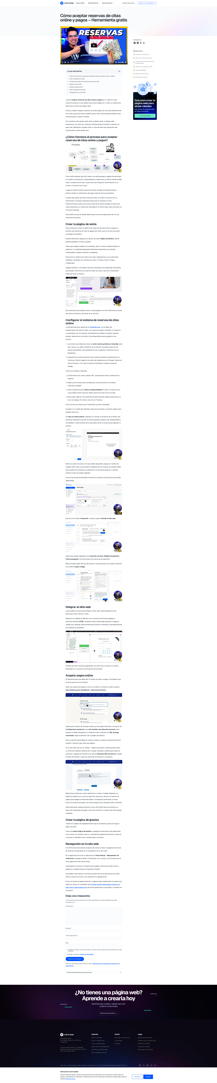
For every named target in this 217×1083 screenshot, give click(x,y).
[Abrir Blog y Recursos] (113, 3)
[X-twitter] (143, 1065)
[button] (93, 71)
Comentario (70, 906)
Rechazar (137, 1077)
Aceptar (148, 1077)
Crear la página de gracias (77, 90)
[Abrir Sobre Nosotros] (98, 3)
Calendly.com (95, 327)
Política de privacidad (86, 954)
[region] (108, 1075)
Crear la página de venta (77, 79)
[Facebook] (140, 1065)
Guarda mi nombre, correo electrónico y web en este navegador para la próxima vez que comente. (95, 950)
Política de (70, 1079)
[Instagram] (151, 1065)
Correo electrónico (72, 935)
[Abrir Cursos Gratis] (85, 3)
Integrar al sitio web (75, 84)
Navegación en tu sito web (77, 92)
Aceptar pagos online (76, 87)
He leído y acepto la (80, 954)
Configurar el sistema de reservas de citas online (84, 81)
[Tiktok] (155, 1065)
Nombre (68, 928)
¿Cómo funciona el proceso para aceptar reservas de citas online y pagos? (92, 76)
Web (67, 943)
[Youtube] (147, 1065)
